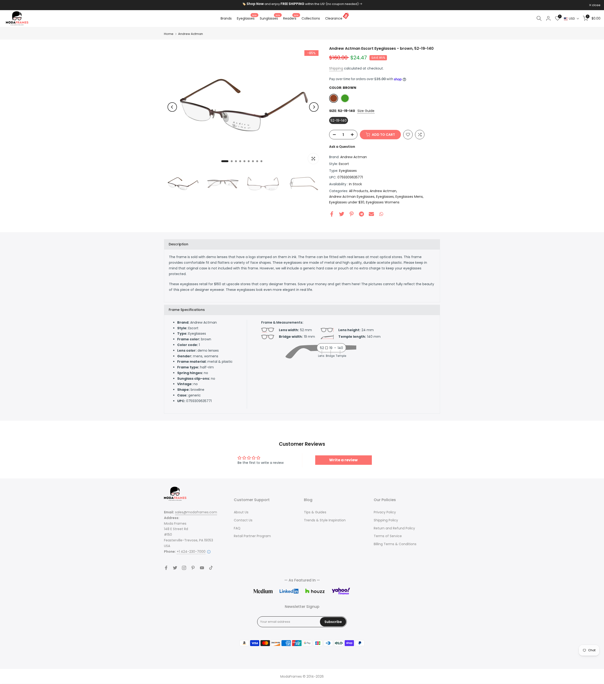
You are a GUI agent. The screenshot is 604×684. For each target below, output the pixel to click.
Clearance (333, 18)
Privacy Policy (385, 512)
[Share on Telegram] (361, 214)
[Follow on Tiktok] (211, 568)
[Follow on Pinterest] (193, 568)
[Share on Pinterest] (351, 214)
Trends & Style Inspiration (325, 520)
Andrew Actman (190, 33)
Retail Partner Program (252, 536)
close (10, 5)
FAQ (237, 528)
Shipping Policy (386, 520)
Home (168, 33)
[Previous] (172, 107)
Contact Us (243, 520)
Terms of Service (388, 536)
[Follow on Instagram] (184, 568)
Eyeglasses (247, 18)
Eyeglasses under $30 (346, 202)
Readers (290, 18)
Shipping (336, 68)
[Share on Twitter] (341, 214)
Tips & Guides (315, 512)
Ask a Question (342, 146)
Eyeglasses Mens (409, 196)
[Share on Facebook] (331, 214)
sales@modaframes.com (196, 512)
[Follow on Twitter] (175, 568)
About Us (241, 512)
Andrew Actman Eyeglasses (351, 196)
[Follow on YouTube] (202, 568)
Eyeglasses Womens (382, 202)
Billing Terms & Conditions (395, 544)
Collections (311, 18)
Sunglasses (270, 18)
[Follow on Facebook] (166, 568)
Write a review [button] (343, 460)
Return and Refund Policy (394, 528)
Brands (226, 18)
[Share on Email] (371, 214)
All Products (358, 191)
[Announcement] (302, 4)
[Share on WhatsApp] (381, 214)
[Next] (314, 107)
